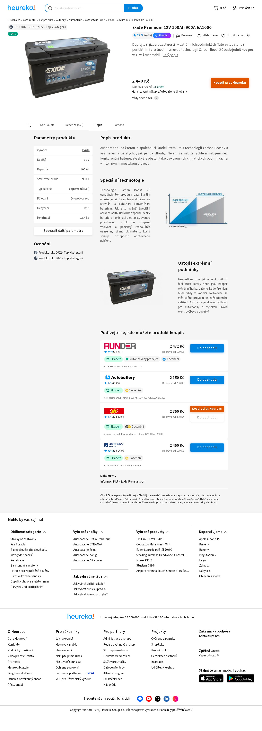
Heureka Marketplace (117, 656)
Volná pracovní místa (21, 656)
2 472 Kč (177, 346)
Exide (85, 150)
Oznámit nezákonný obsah (24, 679)
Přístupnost (15, 685)
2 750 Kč (177, 411)
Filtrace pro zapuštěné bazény (29, 571)
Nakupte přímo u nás (69, 656)
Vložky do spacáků (22, 555)
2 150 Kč (177, 378)
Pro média (14, 662)
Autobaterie (75, 20)
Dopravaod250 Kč (173, 383)
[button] (46, 125)
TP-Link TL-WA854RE (149, 539)
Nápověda (109, 685)
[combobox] (84, 8)
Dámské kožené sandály (25, 576)
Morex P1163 (144, 560)
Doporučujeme (210, 531)
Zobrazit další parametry (63, 230)
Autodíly (61, 20)
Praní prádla (17, 544)
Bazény (204, 550)
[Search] (29, 125)
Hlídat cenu (210, 35)
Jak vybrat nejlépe (87, 576)
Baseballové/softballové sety (28, 550)
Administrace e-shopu (117, 639)
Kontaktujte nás (209, 636)
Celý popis (170, 55)
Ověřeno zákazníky (163, 639)
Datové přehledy (114, 667)
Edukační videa (112, 679)
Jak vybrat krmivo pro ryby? (90, 594)
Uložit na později (238, 35)
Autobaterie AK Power (87, 560)
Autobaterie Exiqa (84, 550)
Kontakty (14, 645)
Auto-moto (29, 20)
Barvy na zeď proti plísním (26, 587)
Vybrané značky (85, 531)
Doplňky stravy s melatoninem (29, 582)
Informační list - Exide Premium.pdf (122, 481)
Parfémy (204, 544)
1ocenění (173, 359)
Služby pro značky (114, 662)
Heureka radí (64, 650)
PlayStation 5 (207, 555)
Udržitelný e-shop (162, 667)
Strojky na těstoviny (23, 539)
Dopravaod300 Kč (173, 417)
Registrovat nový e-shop (119, 645)
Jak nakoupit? (64, 639)
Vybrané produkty (150, 531)
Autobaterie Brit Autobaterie (92, 539)
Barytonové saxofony (24, 566)
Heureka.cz (14, 20)
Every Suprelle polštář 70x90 (154, 550)
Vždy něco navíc (142, 98)
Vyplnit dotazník (209, 655)
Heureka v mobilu (67, 645)
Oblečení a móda (209, 576)
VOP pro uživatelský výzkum (73, 679)
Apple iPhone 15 (209, 539)
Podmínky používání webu (175, 710)
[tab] (46, 125)
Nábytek (204, 571)
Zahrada (204, 566)
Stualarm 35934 (145, 566)
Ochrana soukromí (67, 667)
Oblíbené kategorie (25, 531)
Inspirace (157, 662)
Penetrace (17, 560)
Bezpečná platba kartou (71, 673)
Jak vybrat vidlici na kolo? (89, 584)
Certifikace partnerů (164, 656)
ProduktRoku (159, 650)
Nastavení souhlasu (68, 662)
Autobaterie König (85, 555)
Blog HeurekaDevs (20, 673)
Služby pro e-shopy (115, 650)
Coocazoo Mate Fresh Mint (153, 544)
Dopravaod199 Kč (173, 352)
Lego (202, 560)
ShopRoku (157, 645)
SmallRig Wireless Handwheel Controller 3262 (162, 555)
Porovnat (187, 35)
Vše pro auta (46, 20)
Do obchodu (207, 348)
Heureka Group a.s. (113, 710)
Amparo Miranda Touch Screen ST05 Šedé (162, 571)
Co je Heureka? (17, 639)
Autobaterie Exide (95, 20)
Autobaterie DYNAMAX (88, 544)
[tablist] (100, 125)
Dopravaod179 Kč (173, 451)
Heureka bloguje (18, 667)
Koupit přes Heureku (207, 409)
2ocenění (138, 427)
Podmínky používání (20, 650)
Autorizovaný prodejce (144, 359)
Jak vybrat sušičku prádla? (89, 589)
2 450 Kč (177, 445)
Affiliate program (113, 673)
